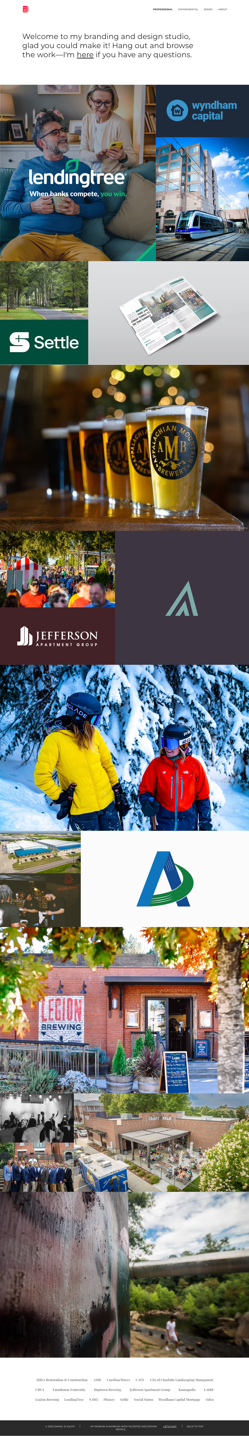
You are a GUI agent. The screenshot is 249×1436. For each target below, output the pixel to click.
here (85, 54)
